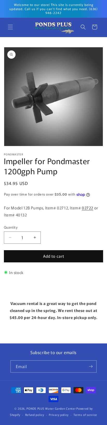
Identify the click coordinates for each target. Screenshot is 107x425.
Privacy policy (59, 415)
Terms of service (85, 415)
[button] (10, 27)
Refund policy (34, 415)
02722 (87, 207)
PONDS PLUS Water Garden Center (51, 408)
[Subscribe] (90, 366)
